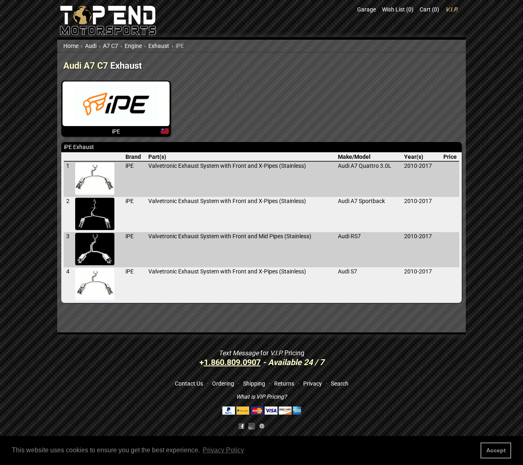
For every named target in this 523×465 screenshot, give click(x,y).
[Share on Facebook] (241, 425)
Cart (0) (429, 9)
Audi (90, 46)
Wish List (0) (397, 9)
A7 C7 (110, 46)
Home (70, 46)
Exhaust (158, 46)
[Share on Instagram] (253, 425)
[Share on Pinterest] (262, 425)
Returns (284, 383)
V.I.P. (451, 9)
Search (340, 383)
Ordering (223, 383)
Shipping (254, 383)
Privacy (312, 383)
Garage (366, 9)
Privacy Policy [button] (223, 450)
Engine (133, 46)
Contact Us (189, 383)
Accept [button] (496, 450)
